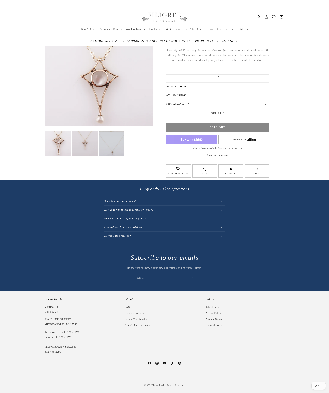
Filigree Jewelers (159, 385)
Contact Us (51, 311)
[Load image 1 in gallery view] (58, 143)
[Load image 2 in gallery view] (85, 143)
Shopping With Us (134, 313)
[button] (110, 29)
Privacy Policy (213, 313)
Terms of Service (214, 325)
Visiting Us (51, 306)
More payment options (217, 155)
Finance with (243, 140)
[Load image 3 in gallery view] (111, 143)
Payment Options (214, 319)
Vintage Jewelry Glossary (138, 325)
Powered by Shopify (176, 385)
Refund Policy (213, 307)
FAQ (127, 307)
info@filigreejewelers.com (60, 346)
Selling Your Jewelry (136, 319)
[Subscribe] (191, 278)
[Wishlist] (274, 17)
